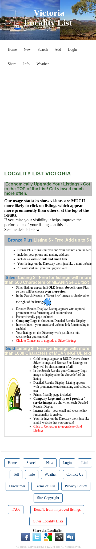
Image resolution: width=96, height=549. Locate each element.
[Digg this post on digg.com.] (70, 537)
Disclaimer (17, 486)
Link (85, 463)
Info (26, 64)
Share (12, 64)
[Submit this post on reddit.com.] (59, 537)
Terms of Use (45, 486)
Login (72, 50)
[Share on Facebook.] (25, 537)
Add (58, 50)
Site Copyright (48, 498)
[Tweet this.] (36, 537)
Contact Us (74, 474)
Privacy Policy (76, 486)
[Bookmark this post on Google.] (48, 537)
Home (12, 50)
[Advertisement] (48, 116)
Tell (16, 474)
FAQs (15, 510)
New (27, 50)
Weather (43, 64)
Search (43, 50)
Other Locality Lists (48, 521)
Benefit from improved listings (57, 510)
